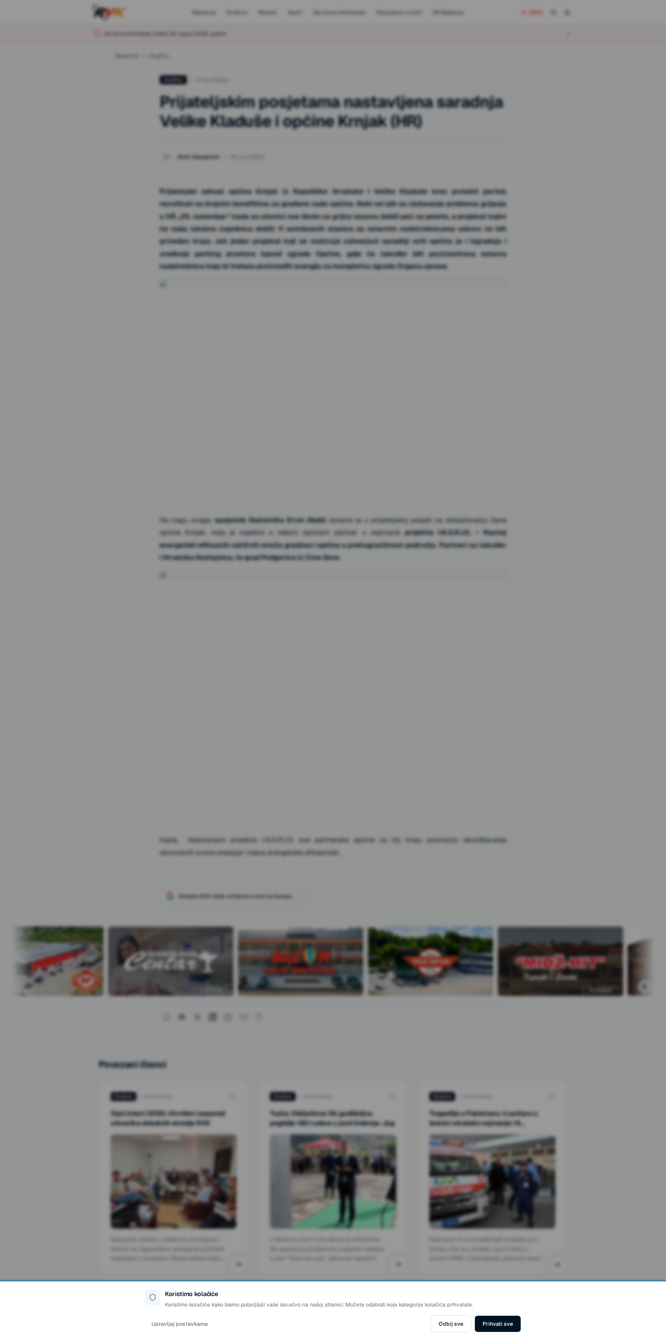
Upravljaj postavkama (179, 1323)
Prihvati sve (498, 1323)
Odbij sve (451, 1323)
